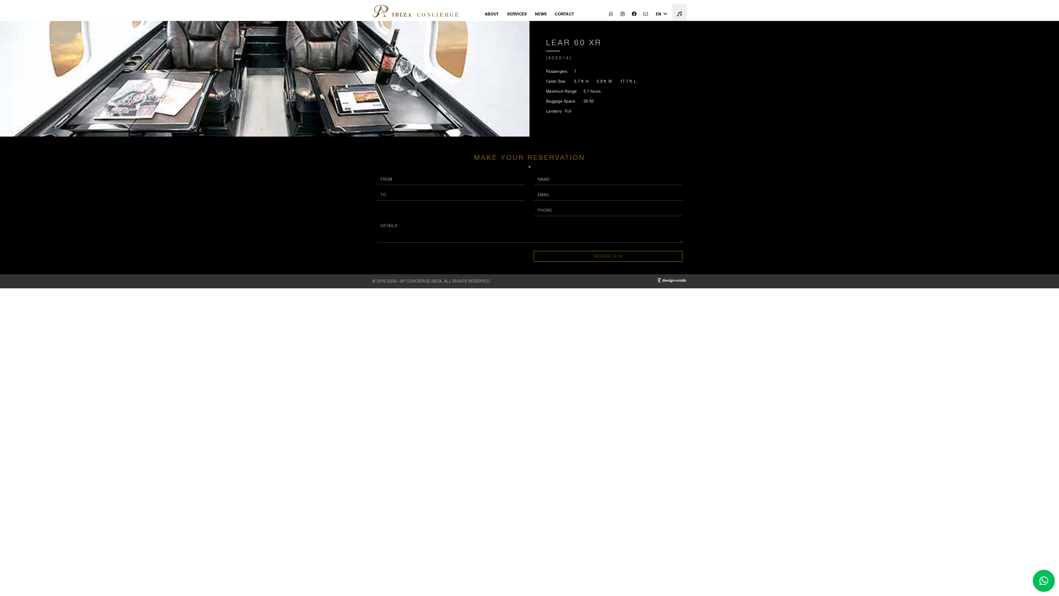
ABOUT (492, 14)
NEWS (541, 14)
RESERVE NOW (608, 256)
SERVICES (517, 14)
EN (659, 14)
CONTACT (564, 14)
